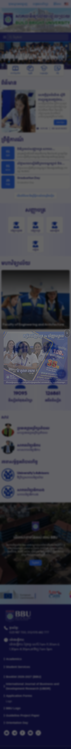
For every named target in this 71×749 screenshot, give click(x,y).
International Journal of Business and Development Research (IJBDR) (32, 686)
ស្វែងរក (35, 562)
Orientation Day (17, 722)
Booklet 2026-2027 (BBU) (23, 676)
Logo (9, 701)
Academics (14, 659)
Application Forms (19, 695)
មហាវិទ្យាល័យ (15, 263)
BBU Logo (13, 708)
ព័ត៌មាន (9, 82)
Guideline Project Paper (22, 715)
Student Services (18, 667)
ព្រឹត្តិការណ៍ (12, 139)
